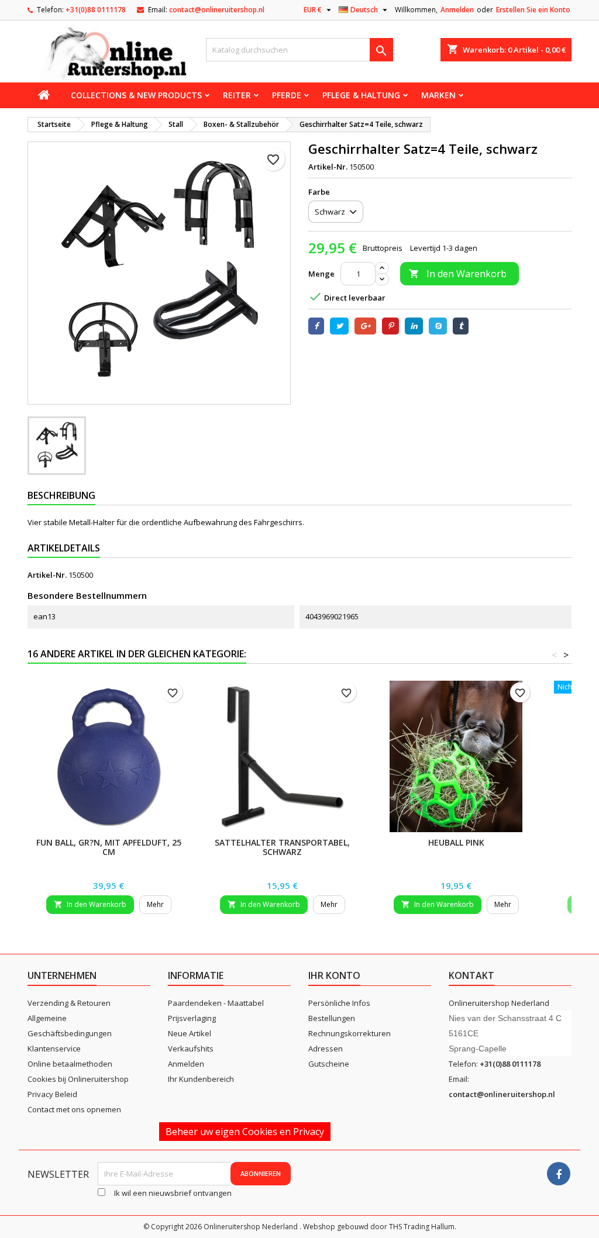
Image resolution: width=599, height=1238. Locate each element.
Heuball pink (456, 842)
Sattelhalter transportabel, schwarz (282, 847)
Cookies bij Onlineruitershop (78, 1079)
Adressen (325, 1048)
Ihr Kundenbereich (201, 1079)
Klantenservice (54, 1048)
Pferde (286, 95)
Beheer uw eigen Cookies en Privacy (245, 1131)
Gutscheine (328, 1063)
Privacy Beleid (52, 1094)
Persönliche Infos (339, 1003)
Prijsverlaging (192, 1018)
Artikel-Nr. (327, 166)
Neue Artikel (189, 1033)
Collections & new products (136, 95)
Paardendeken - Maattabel (216, 1003)
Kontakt (471, 975)
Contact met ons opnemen (74, 1109)
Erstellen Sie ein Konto (533, 10)
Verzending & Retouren (69, 1003)
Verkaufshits (191, 1048)
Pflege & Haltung (361, 95)
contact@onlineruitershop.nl (216, 10)
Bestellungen (331, 1018)
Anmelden (457, 10)
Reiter (237, 95)
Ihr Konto (334, 975)
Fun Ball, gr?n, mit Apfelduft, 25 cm (108, 847)
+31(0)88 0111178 (96, 10)
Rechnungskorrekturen (349, 1033)
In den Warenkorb (458, 273)
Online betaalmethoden (69, 1063)
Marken (438, 95)
